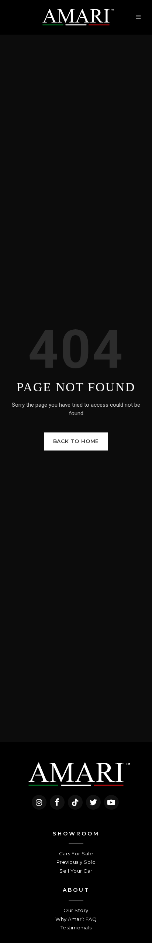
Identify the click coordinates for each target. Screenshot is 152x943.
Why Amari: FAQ (76, 919)
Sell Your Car (76, 871)
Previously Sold (76, 862)
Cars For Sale (76, 853)
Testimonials (76, 927)
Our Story (76, 910)
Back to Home (76, 441)
